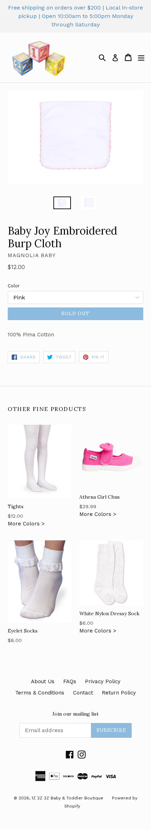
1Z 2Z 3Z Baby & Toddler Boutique (67, 798)
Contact (83, 693)
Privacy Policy (102, 681)
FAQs (69, 681)
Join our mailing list (75, 714)
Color (14, 285)
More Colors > (26, 515)
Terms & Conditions (39, 693)
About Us (42, 681)
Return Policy (119, 693)
